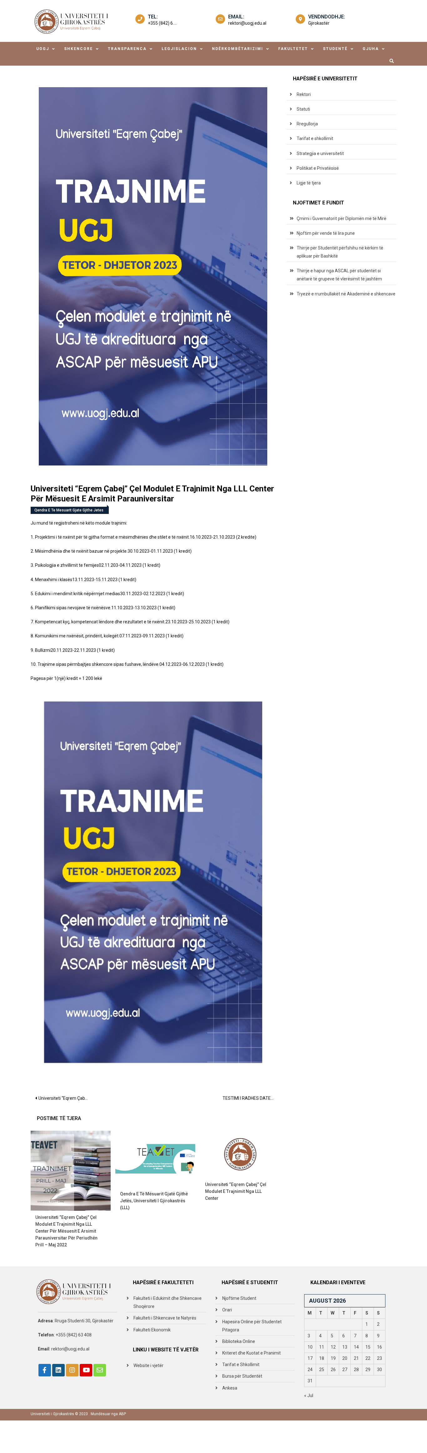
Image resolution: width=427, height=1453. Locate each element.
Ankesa (229, 1387)
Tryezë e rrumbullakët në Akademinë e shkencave (346, 293)
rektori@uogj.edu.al (247, 23)
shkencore (78, 49)
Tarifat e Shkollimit (240, 1364)
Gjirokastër (318, 23)
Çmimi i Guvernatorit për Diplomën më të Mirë (341, 218)
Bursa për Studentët (242, 1376)
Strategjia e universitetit (320, 153)
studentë (335, 49)
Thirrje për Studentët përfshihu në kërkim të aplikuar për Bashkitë (340, 252)
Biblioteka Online (238, 1341)
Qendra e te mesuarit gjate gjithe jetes (68, 510)
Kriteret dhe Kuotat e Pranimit (251, 1352)
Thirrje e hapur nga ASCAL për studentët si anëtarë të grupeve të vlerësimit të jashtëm (339, 274)
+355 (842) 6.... (162, 23)
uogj (42, 49)
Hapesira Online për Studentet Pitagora (252, 1325)
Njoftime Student (239, 1298)
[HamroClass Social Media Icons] (44, 1370)
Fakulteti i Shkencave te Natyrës (164, 1317)
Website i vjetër (148, 1365)
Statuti (303, 109)
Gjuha (371, 49)
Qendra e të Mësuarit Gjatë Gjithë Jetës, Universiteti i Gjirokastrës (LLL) (154, 1200)
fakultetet (293, 49)
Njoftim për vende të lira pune (326, 233)
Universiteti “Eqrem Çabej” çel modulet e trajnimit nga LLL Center (235, 1191)
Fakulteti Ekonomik (152, 1329)
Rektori (304, 94)
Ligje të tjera (309, 182)
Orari (227, 1309)
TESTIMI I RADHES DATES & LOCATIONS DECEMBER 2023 (251, 1098)
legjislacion (179, 49)
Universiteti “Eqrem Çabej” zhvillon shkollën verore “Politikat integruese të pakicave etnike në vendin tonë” (65, 1098)
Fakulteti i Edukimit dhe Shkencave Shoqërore (167, 1302)
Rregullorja (307, 123)
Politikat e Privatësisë (318, 168)
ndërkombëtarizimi (237, 49)
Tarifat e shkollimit (315, 138)
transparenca (127, 49)
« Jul (308, 1395)
